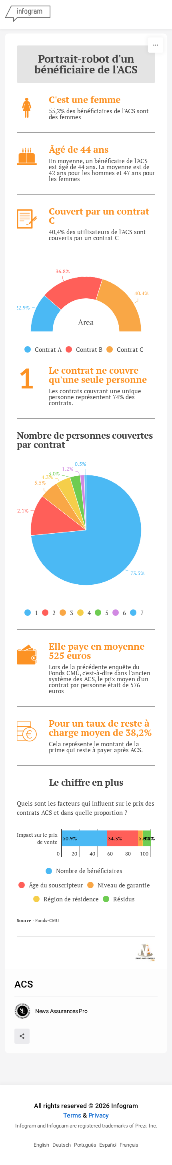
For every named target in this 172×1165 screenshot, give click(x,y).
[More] (155, 45)
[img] (46, 313)
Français (129, 1145)
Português (85, 1145)
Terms (72, 1115)
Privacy (98, 1115)
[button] (45, 349)
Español (107, 1145)
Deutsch (61, 1145)
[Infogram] (27, 14)
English (41, 1145)
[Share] (22, 1036)
